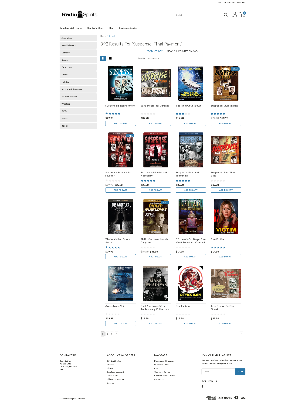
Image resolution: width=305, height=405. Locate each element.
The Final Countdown (189, 105)
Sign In (110, 368)
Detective (66, 67)
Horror (64, 74)
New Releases (68, 45)
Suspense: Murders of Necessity (154, 174)
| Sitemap (81, 398)
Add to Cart (120, 123)
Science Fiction (69, 96)
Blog (111, 28)
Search (112, 36)
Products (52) (154, 51)
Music (64, 118)
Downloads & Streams (71, 28)
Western (66, 104)
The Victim (217, 239)
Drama (64, 60)
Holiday (65, 82)
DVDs (64, 111)
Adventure (66, 38)
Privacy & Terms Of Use (164, 375)
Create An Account (115, 372)
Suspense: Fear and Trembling (187, 174)
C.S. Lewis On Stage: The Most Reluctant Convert (191, 241)
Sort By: (141, 58)
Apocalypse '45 (114, 305)
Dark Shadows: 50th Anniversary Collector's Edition (155, 307)
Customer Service (128, 28)
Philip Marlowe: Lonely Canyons (154, 241)
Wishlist (241, 2)
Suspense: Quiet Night (224, 105)
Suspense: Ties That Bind (223, 174)
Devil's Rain (183, 305)
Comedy (65, 52)
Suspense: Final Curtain (155, 105)
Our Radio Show (95, 28)
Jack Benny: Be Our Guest (222, 307)
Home (103, 36)
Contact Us (159, 379)
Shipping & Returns (115, 379)
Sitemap (110, 383)
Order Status (112, 375)
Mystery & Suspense (71, 89)
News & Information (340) (182, 51)
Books (64, 126)
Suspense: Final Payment (120, 105)
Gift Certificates (226, 2)
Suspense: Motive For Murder (118, 174)
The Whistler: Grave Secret (117, 241)
